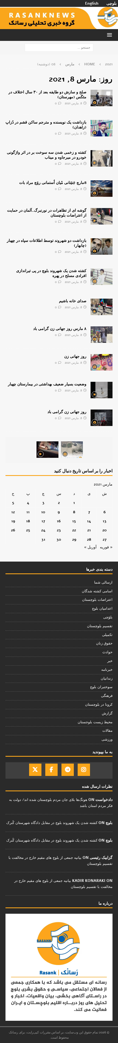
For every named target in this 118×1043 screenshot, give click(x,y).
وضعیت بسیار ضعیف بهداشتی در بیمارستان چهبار (47, 384)
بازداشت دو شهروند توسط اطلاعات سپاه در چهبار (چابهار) (46, 243)
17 (43, 521)
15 (74, 521)
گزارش (107, 713)
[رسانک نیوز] (59, 25)
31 (43, 539)
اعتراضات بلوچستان (97, 599)
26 (13, 530)
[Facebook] (51, 770)
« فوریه (106, 547)
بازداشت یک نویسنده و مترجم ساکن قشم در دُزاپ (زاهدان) (45, 125)
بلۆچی (108, 617)
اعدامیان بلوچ (102, 608)
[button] (110, 34)
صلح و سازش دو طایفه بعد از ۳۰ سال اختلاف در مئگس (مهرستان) (47, 94)
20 (104, 530)
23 (59, 530)
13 (104, 521)
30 (59, 539)
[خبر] (102, 98)
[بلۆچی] (102, 188)
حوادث (107, 652)
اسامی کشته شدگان (97, 591)
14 (89, 521)
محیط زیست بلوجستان (95, 722)
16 (59, 521)
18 (28, 521)
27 (104, 539)
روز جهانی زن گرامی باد (66, 411)
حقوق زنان (104, 643)
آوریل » (90, 547)
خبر (110, 660)
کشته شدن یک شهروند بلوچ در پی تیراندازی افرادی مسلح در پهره (51, 273)
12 (13, 512)
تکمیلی (107, 634)
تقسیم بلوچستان (100, 626)
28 (89, 539)
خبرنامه (107, 669)
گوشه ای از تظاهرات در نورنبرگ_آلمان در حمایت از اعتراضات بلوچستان (46, 213)
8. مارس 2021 (73, 103)
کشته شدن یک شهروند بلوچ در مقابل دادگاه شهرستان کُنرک (51, 822)
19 (13, 521)
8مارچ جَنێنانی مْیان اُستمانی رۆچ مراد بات (52, 182)
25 (28, 530)
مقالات (107, 730)
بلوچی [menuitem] (111, 3)
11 (28, 512)
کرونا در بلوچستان (99, 704)
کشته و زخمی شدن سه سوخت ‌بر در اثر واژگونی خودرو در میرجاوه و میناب (46, 155)
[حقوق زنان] (102, 334)
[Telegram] (67, 770)
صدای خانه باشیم (72, 301)
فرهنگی (107, 695)
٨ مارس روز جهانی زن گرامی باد (59, 328)
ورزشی (107, 739)
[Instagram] (84, 770)
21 (89, 530)
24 (43, 530)
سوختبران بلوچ (101, 687)
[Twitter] (35, 770)
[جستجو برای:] (59, 47)
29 (74, 539)
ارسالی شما (103, 582)
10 (43, 512)
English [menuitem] (92, 3)
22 (74, 530)
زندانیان (107, 678)
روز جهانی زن (75, 356)
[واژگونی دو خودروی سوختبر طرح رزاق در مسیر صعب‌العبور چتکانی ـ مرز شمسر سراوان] (72, 449)
